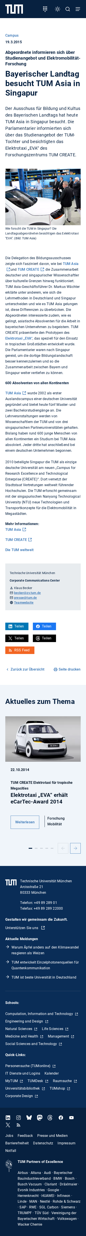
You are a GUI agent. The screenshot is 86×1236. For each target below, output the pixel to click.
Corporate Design (19, 1096)
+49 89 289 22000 (48, 908)
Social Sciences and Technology (31, 1044)
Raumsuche (63, 1081)
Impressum (66, 1143)
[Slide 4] (46, 848)
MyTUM (12, 1081)
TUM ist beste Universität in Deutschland (43, 977)
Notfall (10, 1150)
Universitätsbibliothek (23, 1088)
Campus (12, 35)
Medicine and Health (22, 1036)
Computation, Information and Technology (39, 1014)
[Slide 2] (36, 848)
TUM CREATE (28, 269)
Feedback (25, 1135)
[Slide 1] (30, 848)
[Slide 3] (41, 848)
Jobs (9, 1135)
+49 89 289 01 (45, 903)
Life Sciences (53, 1029)
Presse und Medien (52, 1135)
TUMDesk (36, 1081)
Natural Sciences (19, 1029)
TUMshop (58, 1088)
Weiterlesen (25, 822)
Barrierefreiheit (17, 1143)
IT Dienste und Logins (22, 1073)
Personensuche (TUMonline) (28, 1066)
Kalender (52, 1073)
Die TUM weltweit (19, 550)
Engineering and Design (24, 1021)
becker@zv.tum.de (27, 593)
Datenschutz (43, 1143)
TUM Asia (13, 393)
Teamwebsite (24, 602)
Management (59, 1036)
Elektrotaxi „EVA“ (18, 338)
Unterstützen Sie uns (22, 928)
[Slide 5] (52, 848)
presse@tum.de (25, 597)
